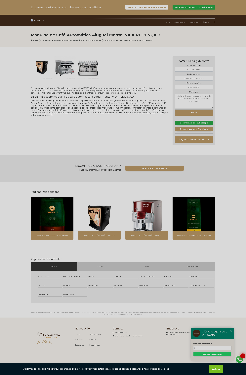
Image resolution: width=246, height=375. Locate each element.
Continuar (216, 369)
